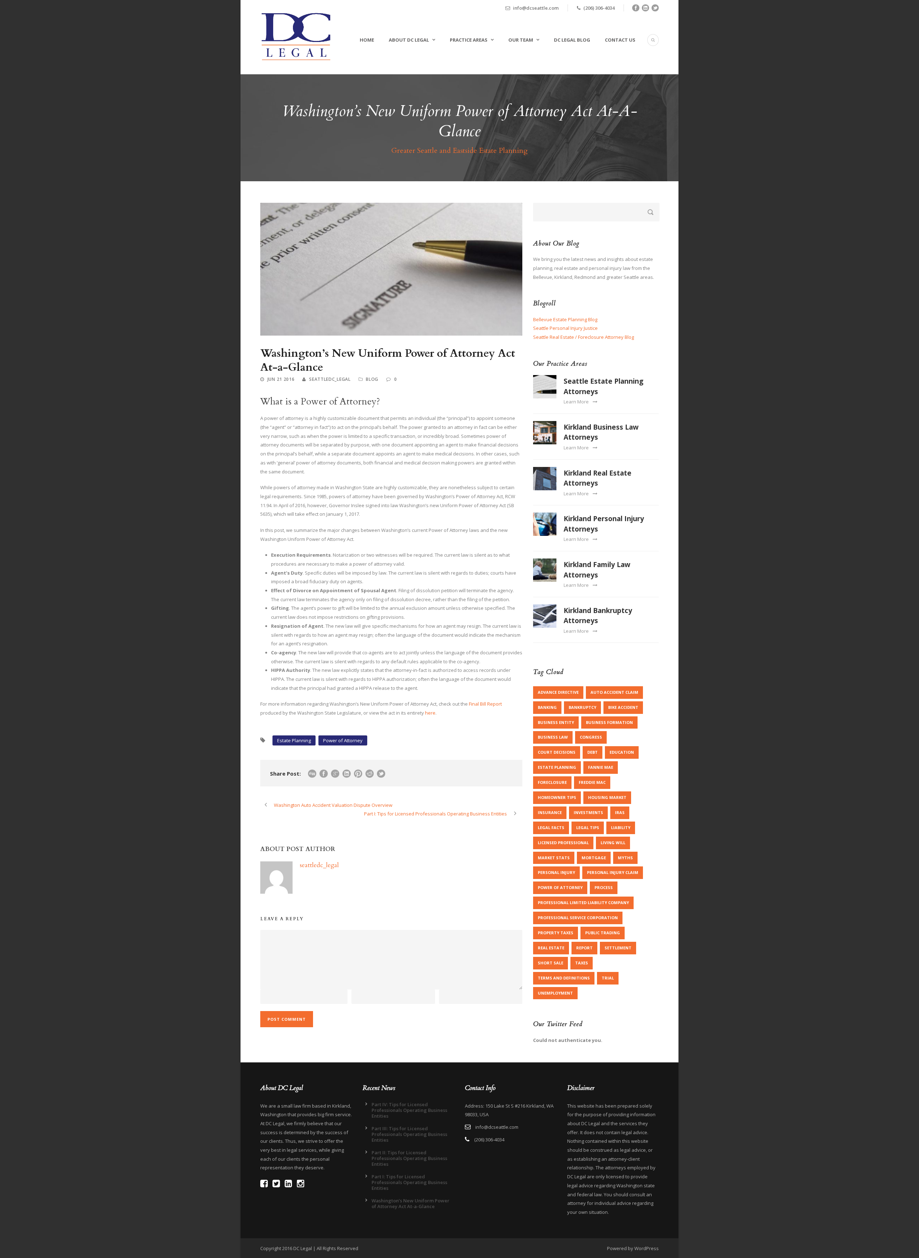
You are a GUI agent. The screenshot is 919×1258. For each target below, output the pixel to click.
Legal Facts (551, 827)
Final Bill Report (485, 704)
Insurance (550, 812)
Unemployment (555, 993)
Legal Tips (587, 827)
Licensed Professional (563, 842)
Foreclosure (552, 782)
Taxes (581, 962)
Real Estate (551, 947)
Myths (625, 857)
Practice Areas (469, 40)
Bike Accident (623, 707)
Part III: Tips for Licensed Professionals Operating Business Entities (409, 1134)
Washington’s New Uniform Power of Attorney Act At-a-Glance (410, 1203)
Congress (591, 737)
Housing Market (607, 797)
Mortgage (594, 857)
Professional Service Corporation (578, 917)
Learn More (576, 401)
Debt (592, 752)
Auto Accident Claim (614, 692)
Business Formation (609, 722)
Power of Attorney (343, 740)
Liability (620, 827)
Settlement (618, 947)
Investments (588, 812)
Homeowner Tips (557, 797)
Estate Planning (294, 740)
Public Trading (602, 932)
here (430, 713)
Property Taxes (555, 932)
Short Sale (550, 962)
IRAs (620, 812)
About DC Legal (409, 40)
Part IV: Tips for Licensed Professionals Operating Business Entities (409, 1110)
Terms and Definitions (564, 978)
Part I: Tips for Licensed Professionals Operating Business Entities (409, 1182)
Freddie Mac (592, 782)
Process (603, 887)
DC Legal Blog (572, 40)
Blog (372, 379)
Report (584, 947)
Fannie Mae (600, 767)
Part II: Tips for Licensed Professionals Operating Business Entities (409, 1158)
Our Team (520, 40)
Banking (547, 707)
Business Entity (556, 722)
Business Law (553, 737)
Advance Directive (558, 692)
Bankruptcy (582, 707)
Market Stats (554, 857)
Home (367, 40)
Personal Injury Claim (612, 872)
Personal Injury (556, 872)
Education (622, 752)
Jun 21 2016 (281, 379)
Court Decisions (556, 752)
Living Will (613, 842)
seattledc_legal (330, 379)
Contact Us (620, 40)
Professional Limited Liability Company (583, 902)
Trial (608, 978)
